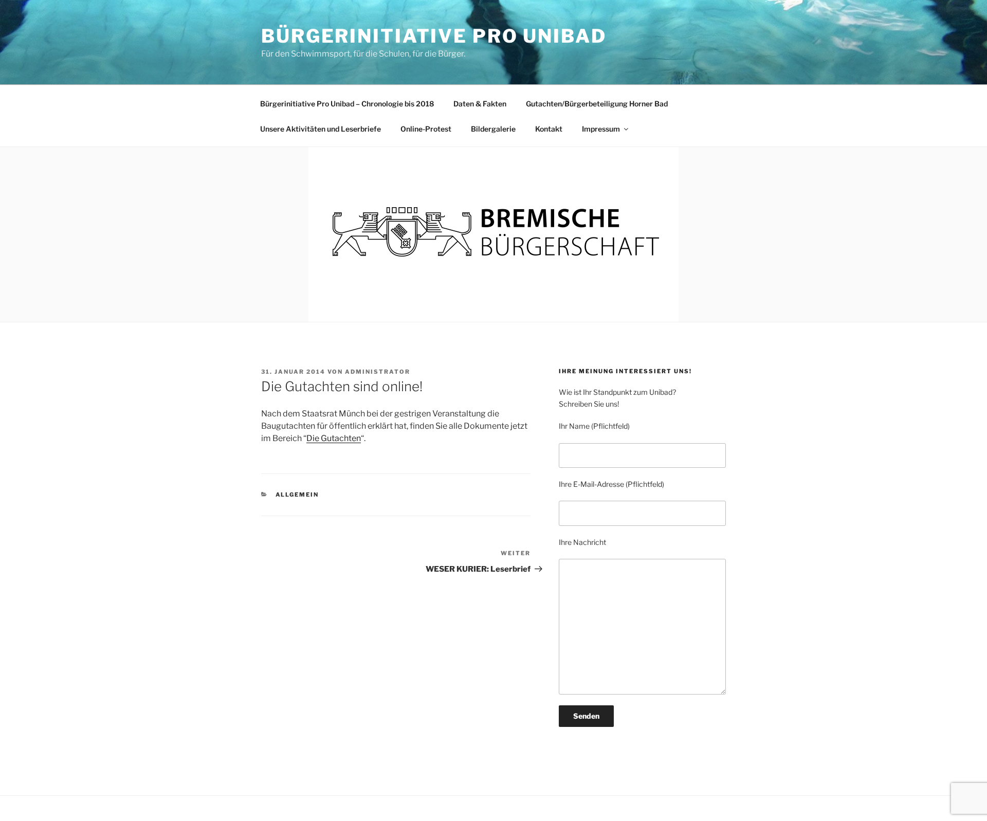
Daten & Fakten (479, 103)
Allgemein (297, 494)
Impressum (601, 128)
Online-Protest (425, 128)
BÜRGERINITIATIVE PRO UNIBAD (434, 36)
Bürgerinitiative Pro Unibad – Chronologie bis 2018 (347, 103)
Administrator (377, 371)
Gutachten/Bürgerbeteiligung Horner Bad (597, 103)
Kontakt (548, 128)
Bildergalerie (493, 128)
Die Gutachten (333, 438)
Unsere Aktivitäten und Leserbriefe (320, 128)
